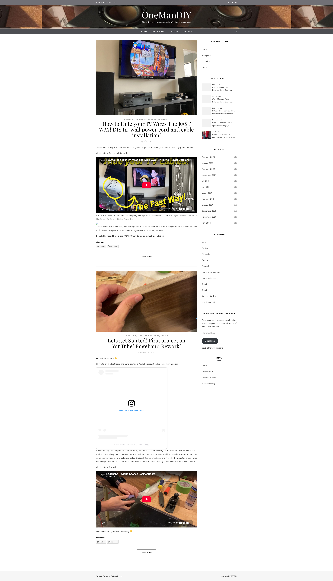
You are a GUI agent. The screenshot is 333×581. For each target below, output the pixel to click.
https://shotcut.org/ (152, 458)
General (205, 266)
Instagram (158, 31)
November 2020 (209, 216)
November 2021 (209, 175)
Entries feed (207, 371)
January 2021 (207, 205)
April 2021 (206, 187)
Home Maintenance (210, 278)
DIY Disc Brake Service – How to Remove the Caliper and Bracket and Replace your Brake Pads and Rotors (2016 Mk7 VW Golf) (223, 112)
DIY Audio (206, 254)
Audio (204, 242)
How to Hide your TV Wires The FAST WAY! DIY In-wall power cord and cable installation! (146, 129)
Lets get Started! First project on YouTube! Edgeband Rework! (146, 343)
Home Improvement (158, 119)
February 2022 (208, 169)
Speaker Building (209, 296)
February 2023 (208, 157)
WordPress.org (208, 383)
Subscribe (210, 341)
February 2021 (208, 199)
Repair (164, 336)
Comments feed (209, 377)
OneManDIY (166, 14)
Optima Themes (117, 576)
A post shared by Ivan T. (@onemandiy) (131, 444)
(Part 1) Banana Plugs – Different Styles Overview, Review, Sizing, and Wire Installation (222, 101)
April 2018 (206, 222)
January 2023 (207, 163)
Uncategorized (208, 302)
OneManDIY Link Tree (106, 2)
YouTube (173, 31)
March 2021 (207, 193)
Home (144, 31)
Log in (204, 365)
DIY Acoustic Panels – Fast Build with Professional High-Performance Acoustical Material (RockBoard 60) (223, 136)
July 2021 (206, 181)
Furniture (140, 119)
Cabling (128, 119)
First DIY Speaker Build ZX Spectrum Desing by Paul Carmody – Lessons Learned (223, 124)
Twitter (187, 31)
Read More (146, 256)
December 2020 (209, 211)
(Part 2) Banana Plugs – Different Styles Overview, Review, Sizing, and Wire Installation (222, 89)
